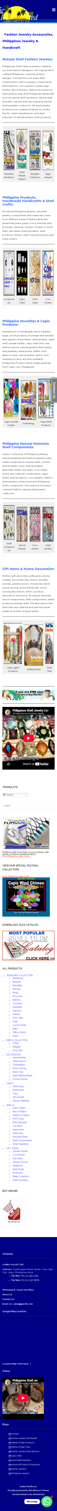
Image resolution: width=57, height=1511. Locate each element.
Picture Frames (20, 1079)
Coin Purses (19, 1155)
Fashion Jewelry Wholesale (24, 1438)
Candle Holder (20, 1151)
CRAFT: (10, 1083)
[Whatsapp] (46, 1501)
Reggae (17, 1046)
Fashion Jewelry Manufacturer (25, 1451)
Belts (15, 1028)
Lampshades (19, 1057)
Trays (15, 1093)
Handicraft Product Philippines (25, 1464)
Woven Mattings (21, 1100)
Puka (15, 1021)
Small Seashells (21, 1144)
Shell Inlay (18, 1133)
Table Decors (19, 1061)
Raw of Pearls (19, 1111)
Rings (15, 992)
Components (19, 1025)
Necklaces (18, 978)
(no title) (15, 1434)
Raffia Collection (21, 1176)
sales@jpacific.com (23, 1304)
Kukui (15, 1036)
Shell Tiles (18, 1072)
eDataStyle (38, 1494)
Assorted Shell (20, 1137)
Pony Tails (18, 1018)
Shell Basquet (20, 1122)
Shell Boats (18, 1169)
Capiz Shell (16, 1456)
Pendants (17, 1007)
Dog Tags (18, 1050)
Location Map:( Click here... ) (16, 1364)
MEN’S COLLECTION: (17, 1040)
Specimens (18, 1129)
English (9, 795)
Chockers (17, 1003)
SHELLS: (10, 1105)
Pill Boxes (18, 1173)
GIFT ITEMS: (12, 1148)
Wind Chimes (20, 1068)
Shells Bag (18, 1086)
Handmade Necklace (21, 1460)
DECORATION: (13, 1054)
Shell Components (22, 1140)
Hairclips (17, 1010)
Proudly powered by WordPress (24, 1490)
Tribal (15, 1043)
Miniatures (18, 1165)
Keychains (18, 1158)
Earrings (17, 989)
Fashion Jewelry (18, 1469)
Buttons (16, 1000)
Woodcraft (18, 1097)
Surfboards (18, 1090)
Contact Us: (8, 1299)
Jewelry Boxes (20, 1162)
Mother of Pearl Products (22, 1442)
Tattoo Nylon (19, 1032)
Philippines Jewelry (20, 1473)
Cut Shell (17, 1126)
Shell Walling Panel (22, 1075)
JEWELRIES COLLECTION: (19, 975)
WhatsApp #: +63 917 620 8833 (17, 1290)
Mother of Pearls (21, 1115)
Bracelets (17, 985)
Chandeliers (19, 1064)
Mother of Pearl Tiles (20, 1447)
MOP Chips (18, 1119)
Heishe (16, 1014)
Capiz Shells (19, 1108)
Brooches (18, 996)
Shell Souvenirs (20, 1180)
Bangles (17, 982)
